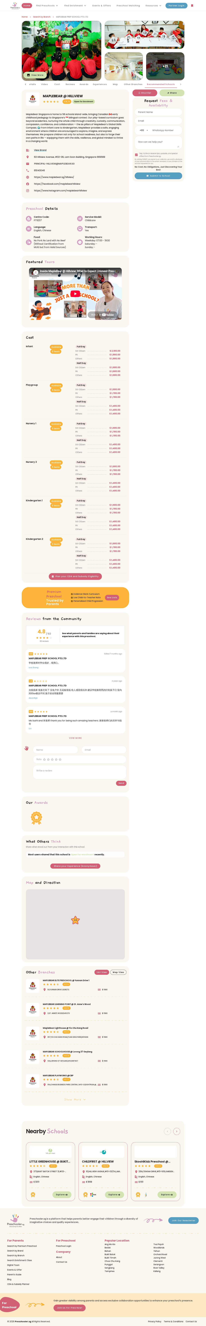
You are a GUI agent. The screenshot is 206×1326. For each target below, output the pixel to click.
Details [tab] (32, 84)
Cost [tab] (57, 84)
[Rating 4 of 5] (56, 759)
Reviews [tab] (70, 84)
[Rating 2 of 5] (49, 759)
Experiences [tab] (100, 84)
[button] (47, 5)
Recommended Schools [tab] (161, 84)
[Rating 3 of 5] (53, 759)
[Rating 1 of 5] (45, 759)
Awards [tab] (83, 84)
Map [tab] (115, 84)
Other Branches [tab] (133, 84)
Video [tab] (44, 84)
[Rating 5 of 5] (60, 759)
